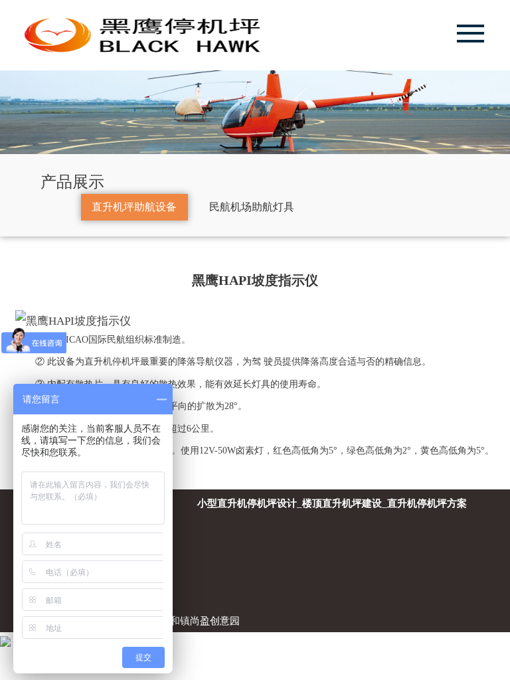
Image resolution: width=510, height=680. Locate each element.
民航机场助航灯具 (251, 206)
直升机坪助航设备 (134, 206)
